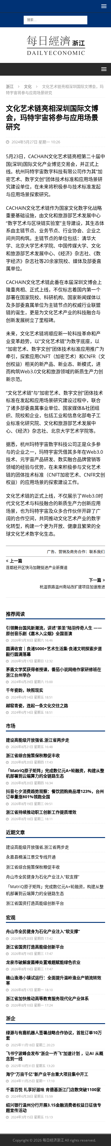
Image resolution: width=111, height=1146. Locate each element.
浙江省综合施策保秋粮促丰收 (33, 755)
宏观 (10, 917)
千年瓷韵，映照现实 (24, 690)
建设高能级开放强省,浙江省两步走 (37, 740)
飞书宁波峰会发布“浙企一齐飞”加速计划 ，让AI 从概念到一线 (54, 1055)
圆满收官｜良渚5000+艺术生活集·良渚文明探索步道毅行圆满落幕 (54, 651)
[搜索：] (55, 19)
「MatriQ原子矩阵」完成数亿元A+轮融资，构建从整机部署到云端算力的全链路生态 (55, 773)
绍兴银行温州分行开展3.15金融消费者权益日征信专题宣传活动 (53, 1107)
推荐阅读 (15, 614)
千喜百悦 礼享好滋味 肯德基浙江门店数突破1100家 (53, 1089)
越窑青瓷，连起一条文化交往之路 (37, 705)
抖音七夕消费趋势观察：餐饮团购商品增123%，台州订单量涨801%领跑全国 (55, 793)
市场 (10, 726)
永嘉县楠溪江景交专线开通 (31, 857)
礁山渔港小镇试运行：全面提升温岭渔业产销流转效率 (53, 980)
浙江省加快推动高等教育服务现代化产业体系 (47, 998)
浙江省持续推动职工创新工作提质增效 (41, 812)
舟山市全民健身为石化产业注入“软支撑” (42, 877)
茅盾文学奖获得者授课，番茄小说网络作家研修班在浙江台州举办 (53, 671)
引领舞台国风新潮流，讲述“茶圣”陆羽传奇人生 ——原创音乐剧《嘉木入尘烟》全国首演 (54, 630)
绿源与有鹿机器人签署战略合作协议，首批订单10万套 (54, 1035)
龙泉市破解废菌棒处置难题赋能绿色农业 (43, 962)
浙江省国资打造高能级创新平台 (35, 903)
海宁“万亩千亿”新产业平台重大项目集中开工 (47, 1074)
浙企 (10, 1018)
